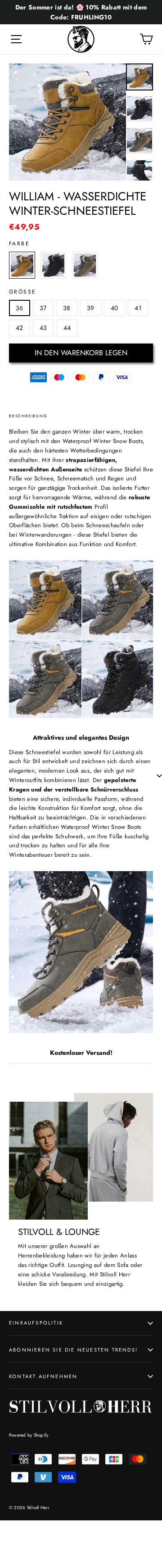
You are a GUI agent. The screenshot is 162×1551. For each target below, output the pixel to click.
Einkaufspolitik (36, 1322)
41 (138, 307)
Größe (22, 292)
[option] (67, 122)
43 (43, 327)
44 (67, 327)
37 (43, 307)
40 (114, 307)
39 (90, 307)
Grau (85, 265)
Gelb (22, 265)
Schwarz (53, 265)
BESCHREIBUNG (28, 416)
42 (19, 327)
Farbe (19, 243)
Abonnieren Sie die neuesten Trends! (73, 1349)
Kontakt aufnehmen (43, 1376)
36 (19, 307)
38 (67, 307)
